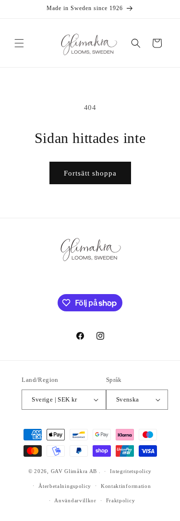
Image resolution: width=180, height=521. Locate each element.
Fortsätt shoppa (90, 173)
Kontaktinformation (126, 486)
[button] (19, 43)
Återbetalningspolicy (64, 486)
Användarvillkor (75, 500)
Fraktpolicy (120, 500)
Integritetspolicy (131, 471)
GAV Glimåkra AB (74, 471)
